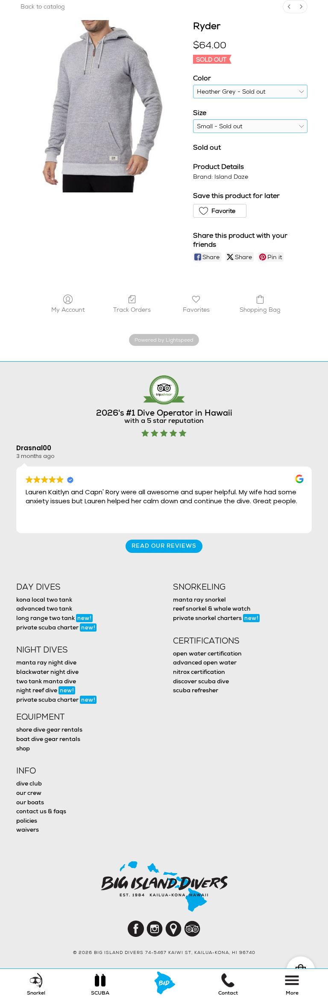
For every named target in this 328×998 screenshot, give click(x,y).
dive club (29, 783)
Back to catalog (42, 6)
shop (23, 748)
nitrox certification (199, 672)
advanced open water (205, 662)
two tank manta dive (46, 681)
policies (26, 820)
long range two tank (53, 618)
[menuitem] (289, 6)
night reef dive (45, 690)
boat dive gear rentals (48, 739)
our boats (30, 802)
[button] (219, 211)
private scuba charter (55, 627)
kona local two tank (44, 599)
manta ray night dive (46, 662)
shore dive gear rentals (49, 729)
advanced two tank (44, 608)
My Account (68, 309)
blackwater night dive (47, 672)
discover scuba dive (201, 681)
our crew (28, 793)
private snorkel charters (215, 618)
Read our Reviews (164, 545)
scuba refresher (195, 690)
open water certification (207, 653)
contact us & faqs (41, 811)
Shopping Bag (260, 309)
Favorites (196, 309)
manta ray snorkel (199, 599)
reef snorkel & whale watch (211, 608)
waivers (27, 829)
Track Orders (132, 309)
